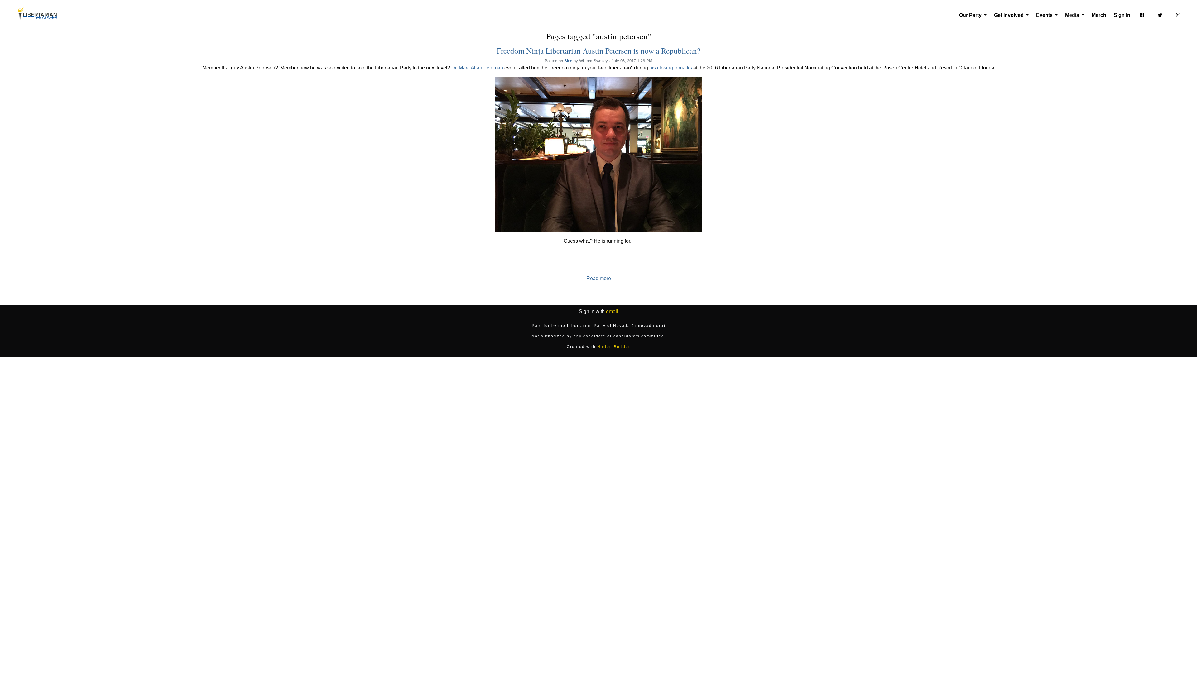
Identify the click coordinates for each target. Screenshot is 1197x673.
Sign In (1122, 15)
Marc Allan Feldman (481, 67)
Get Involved (1009, 15)
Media (1072, 15)
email (612, 311)
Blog (568, 61)
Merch (1099, 15)
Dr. (455, 67)
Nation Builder (613, 347)
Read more (598, 278)
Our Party (971, 15)
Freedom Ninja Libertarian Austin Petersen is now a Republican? (598, 50)
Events (1045, 15)
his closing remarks (670, 67)
